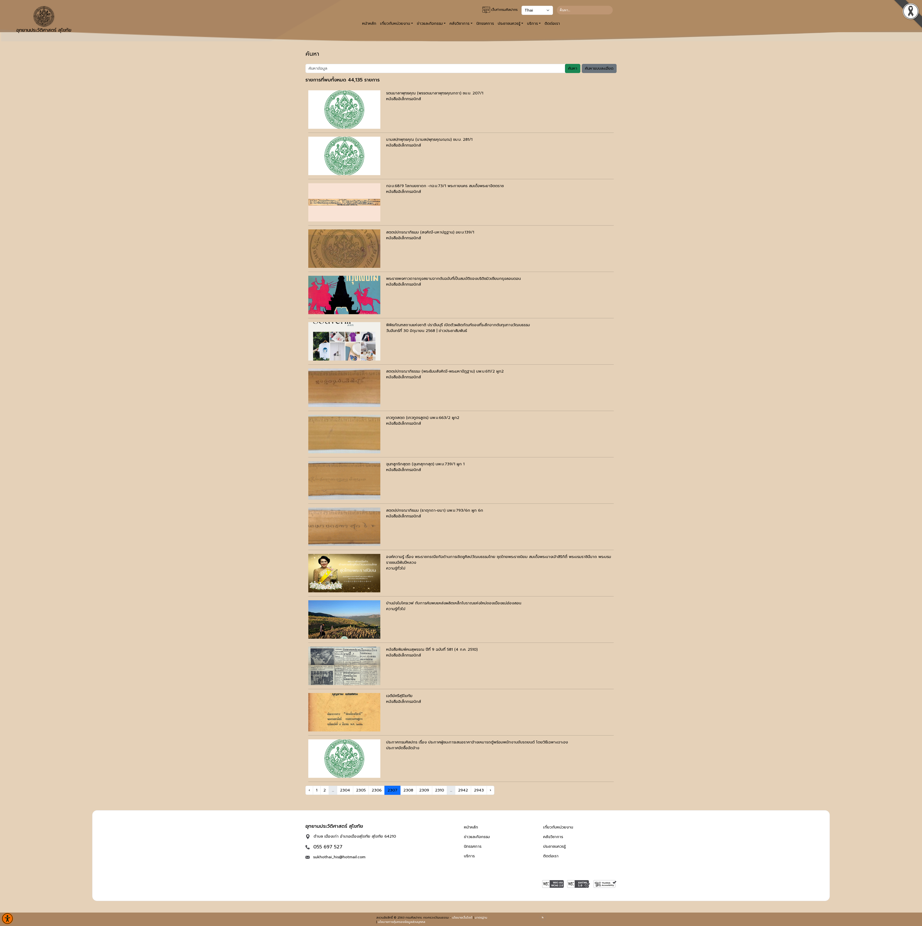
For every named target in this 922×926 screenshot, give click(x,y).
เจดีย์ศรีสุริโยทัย (399, 696)
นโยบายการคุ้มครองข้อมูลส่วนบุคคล (401, 922)
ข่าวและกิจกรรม (477, 837)
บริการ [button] (532, 23)
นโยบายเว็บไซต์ (462, 917)
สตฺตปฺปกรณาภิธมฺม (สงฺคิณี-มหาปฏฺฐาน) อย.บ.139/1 (430, 232)
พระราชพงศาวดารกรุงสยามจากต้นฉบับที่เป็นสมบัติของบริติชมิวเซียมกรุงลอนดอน (453, 279)
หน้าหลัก (369, 23)
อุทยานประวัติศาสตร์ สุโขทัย (43, 30)
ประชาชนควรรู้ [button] (509, 23)
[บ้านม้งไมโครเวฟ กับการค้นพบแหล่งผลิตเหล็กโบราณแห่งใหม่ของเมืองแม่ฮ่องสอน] (344, 619)
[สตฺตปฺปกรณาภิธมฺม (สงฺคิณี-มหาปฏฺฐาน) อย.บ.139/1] (344, 248)
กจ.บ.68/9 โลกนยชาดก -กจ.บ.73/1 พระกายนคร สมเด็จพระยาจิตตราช (445, 186)
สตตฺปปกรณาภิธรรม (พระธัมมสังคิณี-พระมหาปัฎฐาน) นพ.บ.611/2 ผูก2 (445, 371)
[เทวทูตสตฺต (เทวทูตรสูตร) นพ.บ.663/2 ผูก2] (344, 434)
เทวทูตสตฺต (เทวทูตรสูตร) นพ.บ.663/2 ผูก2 (422, 418)
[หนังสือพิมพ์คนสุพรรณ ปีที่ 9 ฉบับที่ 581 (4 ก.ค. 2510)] (344, 666)
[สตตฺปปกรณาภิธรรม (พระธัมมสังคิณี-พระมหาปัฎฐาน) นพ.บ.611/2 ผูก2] (344, 387)
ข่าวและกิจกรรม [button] (430, 23)
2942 (463, 790)
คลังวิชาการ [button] (459, 23)
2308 (408, 790)
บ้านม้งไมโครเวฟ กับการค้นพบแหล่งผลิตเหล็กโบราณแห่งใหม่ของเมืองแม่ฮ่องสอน (453, 603)
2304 (345, 790)
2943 (479, 790)
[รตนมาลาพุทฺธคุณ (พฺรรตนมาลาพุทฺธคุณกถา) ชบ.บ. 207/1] (344, 109)
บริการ (469, 856)
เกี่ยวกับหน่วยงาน (558, 827)
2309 (424, 790)
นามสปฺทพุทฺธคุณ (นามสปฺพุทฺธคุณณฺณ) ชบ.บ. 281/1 (429, 139)
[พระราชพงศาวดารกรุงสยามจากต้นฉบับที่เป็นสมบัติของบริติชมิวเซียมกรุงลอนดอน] (344, 295)
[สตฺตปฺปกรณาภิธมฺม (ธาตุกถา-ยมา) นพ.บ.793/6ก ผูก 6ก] (344, 527)
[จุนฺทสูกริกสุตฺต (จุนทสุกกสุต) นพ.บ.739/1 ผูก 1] (344, 480)
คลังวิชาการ (553, 837)
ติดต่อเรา (552, 23)
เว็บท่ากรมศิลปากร (504, 9)
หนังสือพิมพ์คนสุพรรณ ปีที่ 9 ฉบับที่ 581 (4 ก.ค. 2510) (432, 649)
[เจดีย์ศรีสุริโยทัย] (344, 712)
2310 (439, 790)
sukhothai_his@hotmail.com (339, 857)
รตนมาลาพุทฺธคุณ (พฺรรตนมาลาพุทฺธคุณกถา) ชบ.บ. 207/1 (434, 93)
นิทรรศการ (485, 23)
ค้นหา (572, 68)
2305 (361, 790)
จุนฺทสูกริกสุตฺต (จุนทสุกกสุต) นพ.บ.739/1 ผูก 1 (425, 464)
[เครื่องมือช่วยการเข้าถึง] (7, 918)
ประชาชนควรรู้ (554, 846)
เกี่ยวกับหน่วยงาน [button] (395, 23)
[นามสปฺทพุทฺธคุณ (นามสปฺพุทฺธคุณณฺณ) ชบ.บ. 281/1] (344, 156)
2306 (377, 790)
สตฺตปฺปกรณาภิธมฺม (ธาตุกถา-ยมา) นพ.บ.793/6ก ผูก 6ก (434, 510)
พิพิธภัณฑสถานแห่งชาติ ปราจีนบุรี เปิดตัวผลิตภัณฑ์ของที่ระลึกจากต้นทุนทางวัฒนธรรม (458, 325)
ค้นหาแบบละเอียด (599, 68)
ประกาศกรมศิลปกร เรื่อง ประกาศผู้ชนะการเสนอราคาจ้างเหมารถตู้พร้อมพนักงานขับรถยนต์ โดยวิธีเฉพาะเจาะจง (477, 742)
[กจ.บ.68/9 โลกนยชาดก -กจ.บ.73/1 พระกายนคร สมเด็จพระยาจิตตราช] (344, 202)
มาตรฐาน (481, 917)
